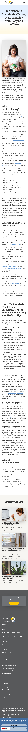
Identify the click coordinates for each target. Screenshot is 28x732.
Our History (4, 649)
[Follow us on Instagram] (11, 636)
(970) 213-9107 (5, 631)
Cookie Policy (12, 717)
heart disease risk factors (14, 268)
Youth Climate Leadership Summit (9, 663)
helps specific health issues (14, 417)
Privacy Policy (5, 717)
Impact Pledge (5, 687)
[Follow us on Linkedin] (17, 636)
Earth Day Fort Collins (6, 673)
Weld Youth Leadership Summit (9, 665)
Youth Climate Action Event (8, 668)
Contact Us (4, 654)
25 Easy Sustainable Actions (8, 692)
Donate (3, 678)
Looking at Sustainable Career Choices (10, 524)
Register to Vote (5, 689)
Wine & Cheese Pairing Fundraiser (9, 676)
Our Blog (4, 697)
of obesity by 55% (14, 283)
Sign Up (14, 603)
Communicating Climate (7, 694)
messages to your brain (15, 124)
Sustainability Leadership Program (9, 670)
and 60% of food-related (13, 244)
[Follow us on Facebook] (5, 636)
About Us (4, 644)
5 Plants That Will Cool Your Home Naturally (12, 577)
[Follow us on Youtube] (23, 636)
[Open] (24, 2)
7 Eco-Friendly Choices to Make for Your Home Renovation (13, 550)
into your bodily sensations (15, 393)
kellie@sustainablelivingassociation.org (11, 632)
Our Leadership (5, 647)
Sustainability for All (6, 652)
